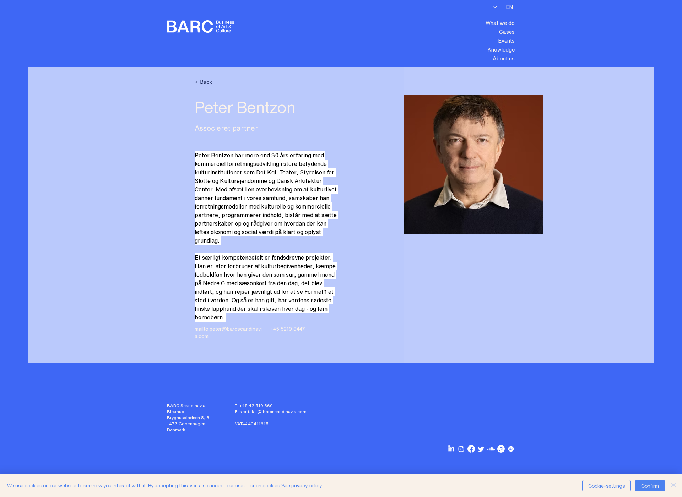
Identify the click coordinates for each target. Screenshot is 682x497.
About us (504, 58)
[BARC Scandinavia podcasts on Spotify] (511, 449)
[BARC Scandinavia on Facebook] (471, 449)
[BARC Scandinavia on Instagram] (461, 449)
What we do (500, 23)
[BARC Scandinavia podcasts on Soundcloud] (491, 449)
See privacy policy (301, 485)
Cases (507, 32)
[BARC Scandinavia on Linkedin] (451, 449)
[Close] (673, 485)
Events (506, 40)
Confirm (650, 486)
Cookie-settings (606, 486)
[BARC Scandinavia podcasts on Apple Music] (501, 449)
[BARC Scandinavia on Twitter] (481, 449)
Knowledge (501, 49)
